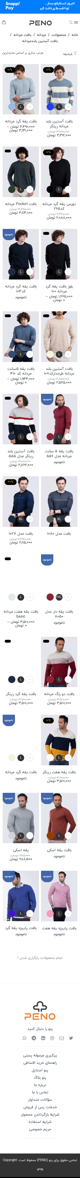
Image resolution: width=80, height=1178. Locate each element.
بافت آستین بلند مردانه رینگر (59, 124)
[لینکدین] (41, 1038)
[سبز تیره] (11, 189)
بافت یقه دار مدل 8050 (59, 614)
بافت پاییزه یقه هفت (59, 928)
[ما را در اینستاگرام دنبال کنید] (50, 1038)
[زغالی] (50, 519)
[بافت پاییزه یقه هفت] (59, 896)
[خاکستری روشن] (11, 835)
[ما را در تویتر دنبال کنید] (69, 1038)
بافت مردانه (22, 35)
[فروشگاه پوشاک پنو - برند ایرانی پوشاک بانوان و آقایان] (34, 23)
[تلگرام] (32, 1038)
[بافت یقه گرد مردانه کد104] (21, 254)
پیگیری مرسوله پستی (40, 1055)
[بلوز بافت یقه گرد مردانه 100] (59, 254)
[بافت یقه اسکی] (59, 818)
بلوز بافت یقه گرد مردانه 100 (59, 289)
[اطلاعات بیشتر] (68, 835)
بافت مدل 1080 (59, 533)
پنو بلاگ (40, 1077)
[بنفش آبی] (11, 913)
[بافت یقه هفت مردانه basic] (21, 579)
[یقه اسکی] (21, 818)
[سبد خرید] (4, 23)
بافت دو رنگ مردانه (59, 694)
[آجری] (50, 835)
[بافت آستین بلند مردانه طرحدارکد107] (59, 336)
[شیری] (50, 757)
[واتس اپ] (24, 1038)
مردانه (41, 35)
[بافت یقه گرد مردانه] (21, 740)
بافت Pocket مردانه (21, 204)
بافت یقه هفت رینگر (59, 772)
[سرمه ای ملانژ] (11, 354)
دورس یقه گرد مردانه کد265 (59, 207)
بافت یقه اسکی (59, 850)
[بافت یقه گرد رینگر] (21, 662)
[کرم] (50, 354)
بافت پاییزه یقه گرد (21, 928)
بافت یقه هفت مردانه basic (21, 614)
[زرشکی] (50, 436)
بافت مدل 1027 (21, 533)
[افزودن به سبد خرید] (68, 106)
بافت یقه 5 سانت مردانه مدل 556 (59, 454)
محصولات (58, 35)
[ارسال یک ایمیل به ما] (60, 1038)
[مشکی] (50, 189)
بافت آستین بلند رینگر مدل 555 (20, 454)
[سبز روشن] (11, 597)
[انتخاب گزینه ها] (29, 106)
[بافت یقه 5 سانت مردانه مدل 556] (59, 419)
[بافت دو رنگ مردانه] (59, 662)
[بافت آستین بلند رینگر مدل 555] (21, 419)
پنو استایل (40, 1070)
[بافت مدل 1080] (59, 501)
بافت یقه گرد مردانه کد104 (21, 289)
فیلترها (68, 54)
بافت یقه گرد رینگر (21, 694)
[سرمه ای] (11, 271)
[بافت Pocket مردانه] (21, 171)
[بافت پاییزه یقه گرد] (21, 896)
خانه (75, 35)
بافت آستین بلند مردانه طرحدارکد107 (59, 371)
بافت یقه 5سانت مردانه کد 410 (20, 371)
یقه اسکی (21, 850)
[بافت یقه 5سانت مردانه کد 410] (21, 336)
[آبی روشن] (11, 106)
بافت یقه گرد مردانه (21, 121)
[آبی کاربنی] (50, 106)
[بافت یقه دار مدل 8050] (59, 579)
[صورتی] (50, 913)
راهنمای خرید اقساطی (40, 1062)
